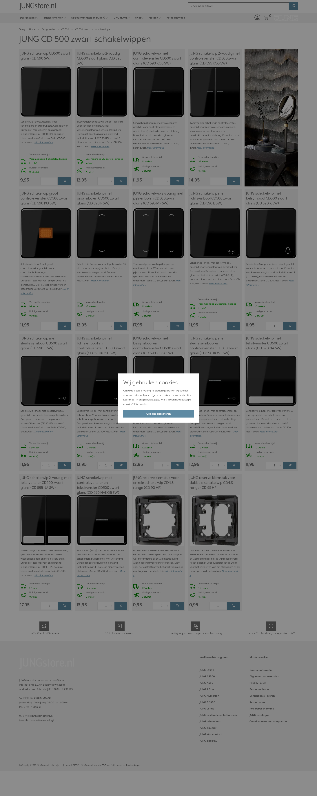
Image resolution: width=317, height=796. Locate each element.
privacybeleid (151, 399)
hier (146, 404)
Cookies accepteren (158, 413)
